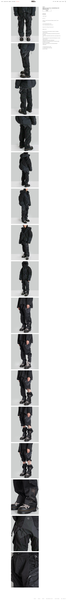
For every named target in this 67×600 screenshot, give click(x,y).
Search (63, 1)
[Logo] (33, 1)
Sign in (60, 1)
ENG (55, 1)
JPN (53, 1)
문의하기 (35, 598)
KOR (57, 1)
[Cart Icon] (65, 1)
